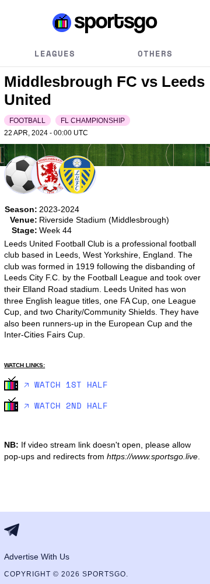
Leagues (54, 53)
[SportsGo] (105, 23)
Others (155, 53)
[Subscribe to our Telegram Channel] (15, 530)
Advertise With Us (36, 556)
